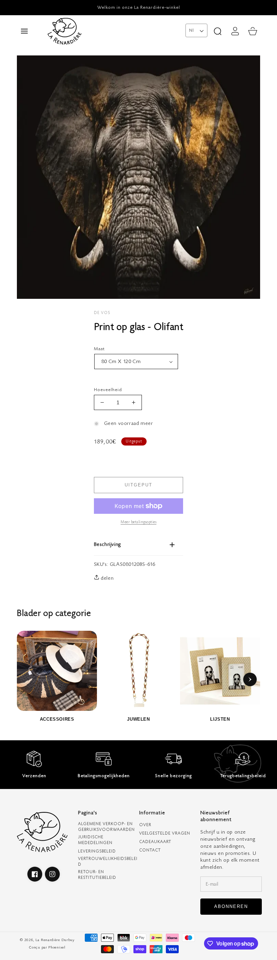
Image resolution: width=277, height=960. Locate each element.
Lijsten (220, 719)
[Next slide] (250, 679)
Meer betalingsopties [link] (138, 522)
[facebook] (34, 874)
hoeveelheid (108, 389)
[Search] (217, 31)
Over (145, 824)
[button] (24, 31)
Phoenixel (56, 947)
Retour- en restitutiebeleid (97, 874)
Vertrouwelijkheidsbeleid (107, 861)
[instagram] (52, 874)
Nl (191, 30)
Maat (119, 349)
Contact (150, 850)
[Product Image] (138, 177)
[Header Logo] (115, 31)
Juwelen (138, 719)
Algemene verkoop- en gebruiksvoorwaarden (106, 826)
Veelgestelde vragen (164, 833)
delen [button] (106, 578)
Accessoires (57, 719)
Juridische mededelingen (95, 840)
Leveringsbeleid (97, 851)
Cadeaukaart (155, 841)
